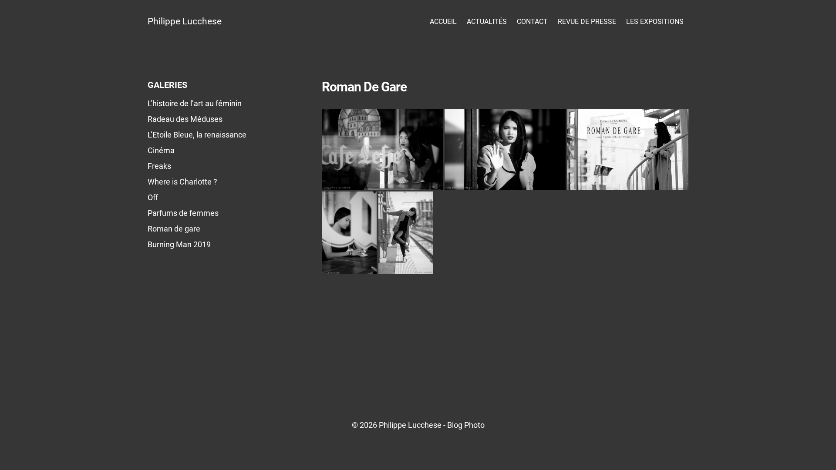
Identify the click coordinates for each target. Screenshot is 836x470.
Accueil (443, 21)
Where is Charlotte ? (182, 181)
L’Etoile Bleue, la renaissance (197, 134)
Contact (532, 21)
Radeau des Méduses (185, 119)
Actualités (487, 21)
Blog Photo (466, 425)
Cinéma (161, 150)
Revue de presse (587, 21)
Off (153, 197)
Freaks (159, 166)
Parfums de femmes (183, 213)
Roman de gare (174, 228)
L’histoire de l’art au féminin (195, 103)
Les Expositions (655, 21)
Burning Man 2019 (179, 244)
